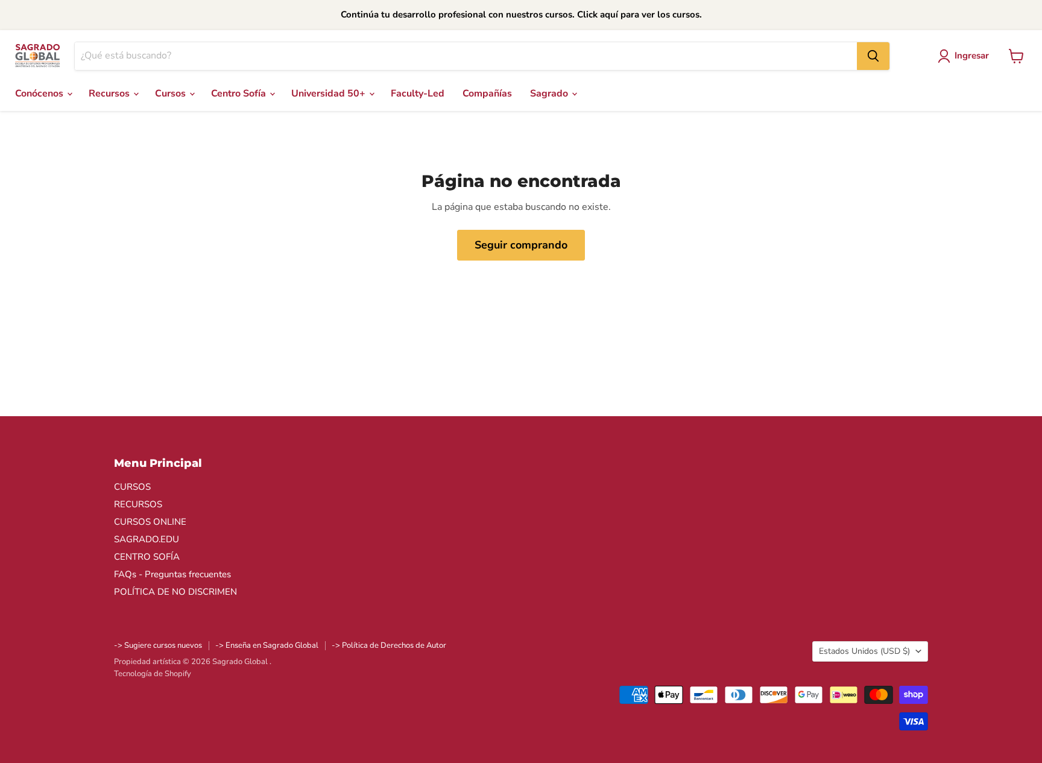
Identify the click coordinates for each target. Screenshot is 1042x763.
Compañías (487, 93)
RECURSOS (138, 504)
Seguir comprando (521, 245)
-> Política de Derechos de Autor (389, 645)
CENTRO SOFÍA (147, 557)
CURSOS (132, 487)
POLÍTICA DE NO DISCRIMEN (175, 592)
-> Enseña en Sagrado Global (266, 645)
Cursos (171, 93)
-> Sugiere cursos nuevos (158, 645)
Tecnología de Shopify (152, 673)
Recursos (110, 93)
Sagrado (550, 93)
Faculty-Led (417, 93)
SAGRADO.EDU (146, 539)
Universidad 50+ (329, 93)
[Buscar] (873, 56)
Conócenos (40, 93)
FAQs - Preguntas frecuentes (172, 574)
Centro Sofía (239, 93)
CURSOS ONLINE (150, 522)
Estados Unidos (864, 651)
